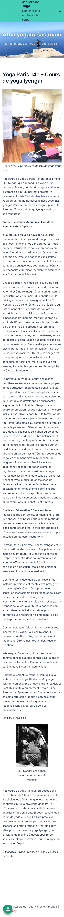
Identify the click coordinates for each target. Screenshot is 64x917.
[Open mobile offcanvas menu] (3, 11)
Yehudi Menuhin (35, 196)
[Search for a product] (60, 11)
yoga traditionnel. (49, 187)
